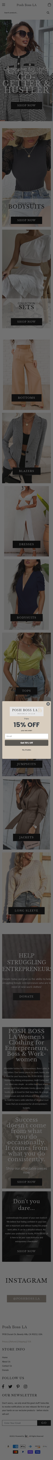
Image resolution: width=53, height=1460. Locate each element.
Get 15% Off (26, 742)
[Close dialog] (48, 704)
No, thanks (26, 750)
